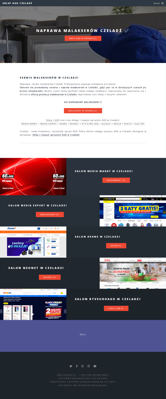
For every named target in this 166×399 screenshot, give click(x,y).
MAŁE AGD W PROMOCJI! (83, 38)
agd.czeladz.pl (67, 375)
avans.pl (116, 245)
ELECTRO (140, 123)
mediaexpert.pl (49, 214)
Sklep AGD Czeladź (17, 3)
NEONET (74, 123)
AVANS (63, 123)
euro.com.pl (116, 308)
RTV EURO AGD (90, 123)
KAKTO (128, 123)
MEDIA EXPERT (48, 123)
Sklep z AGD (52, 120)
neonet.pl (50, 277)
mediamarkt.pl (116, 180)
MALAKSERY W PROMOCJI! (83, 111)
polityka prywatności (95, 375)
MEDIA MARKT (29, 123)
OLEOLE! (106, 123)
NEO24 (117, 123)
